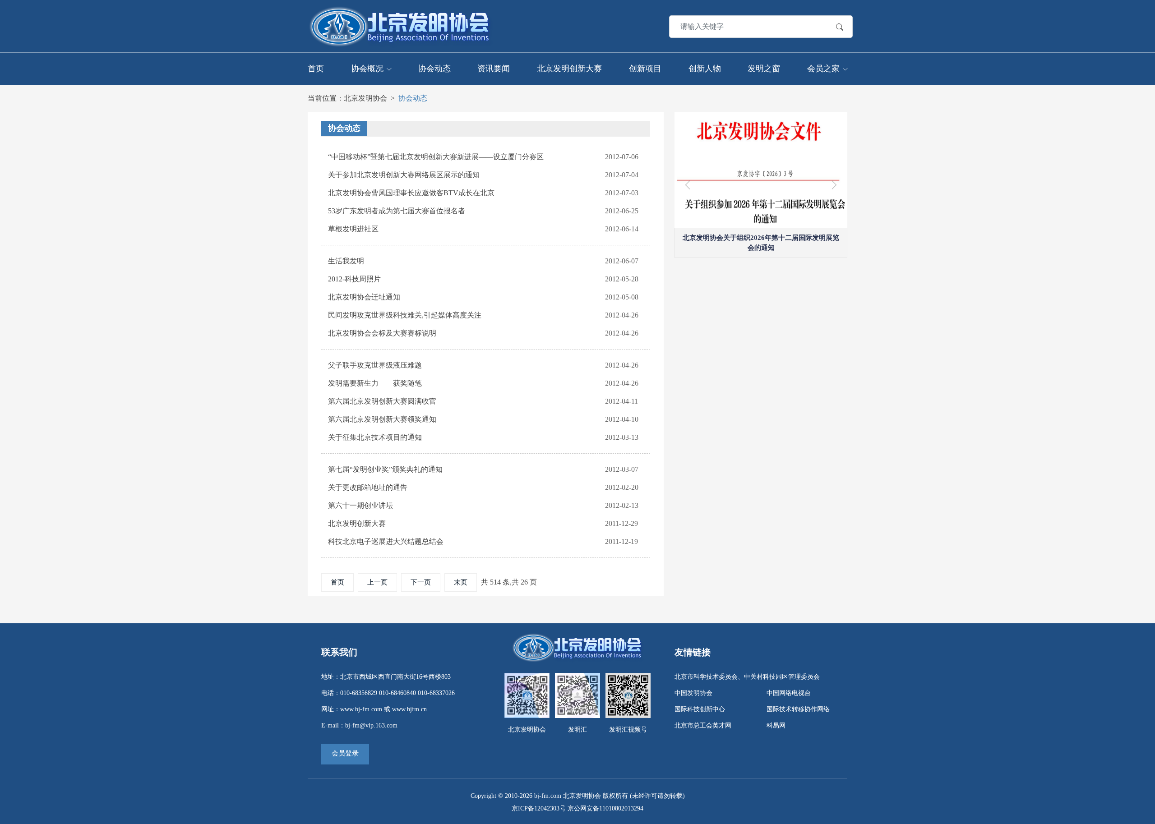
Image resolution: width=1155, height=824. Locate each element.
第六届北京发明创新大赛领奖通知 (382, 419)
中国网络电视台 (789, 693)
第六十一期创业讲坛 (360, 505)
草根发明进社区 (353, 229)
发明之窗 (764, 68)
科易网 (776, 725)
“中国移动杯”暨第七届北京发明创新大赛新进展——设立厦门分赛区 (436, 157)
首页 (316, 68)
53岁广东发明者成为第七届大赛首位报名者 (396, 211)
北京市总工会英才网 (703, 725)
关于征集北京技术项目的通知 (375, 437)
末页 (460, 582)
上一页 (377, 582)
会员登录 (345, 753)
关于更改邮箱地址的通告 (367, 487)
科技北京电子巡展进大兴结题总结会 (386, 541)
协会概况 (367, 68)
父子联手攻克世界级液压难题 (375, 365)
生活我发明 (346, 261)
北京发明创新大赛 (569, 68)
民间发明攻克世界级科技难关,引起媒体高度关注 (404, 315)
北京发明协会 (365, 98)
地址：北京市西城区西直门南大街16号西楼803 (386, 676)
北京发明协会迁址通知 (364, 297)
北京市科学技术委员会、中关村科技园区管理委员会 (747, 676)
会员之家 (823, 68)
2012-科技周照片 (354, 279)
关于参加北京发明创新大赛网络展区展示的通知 (404, 175)
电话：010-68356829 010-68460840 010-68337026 (388, 693)
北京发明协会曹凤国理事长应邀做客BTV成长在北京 (411, 193)
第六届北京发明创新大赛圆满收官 (382, 401)
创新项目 (645, 68)
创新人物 (704, 68)
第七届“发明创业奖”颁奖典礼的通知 (385, 469)
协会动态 (434, 68)
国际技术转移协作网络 (798, 709)
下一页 (421, 582)
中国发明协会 (693, 693)
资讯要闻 (493, 68)
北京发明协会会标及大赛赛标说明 (382, 333)
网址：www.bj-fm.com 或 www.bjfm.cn (374, 709)
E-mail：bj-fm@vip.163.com (359, 725)
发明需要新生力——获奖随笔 (375, 383)
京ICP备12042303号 (539, 808)
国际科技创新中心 (700, 709)
